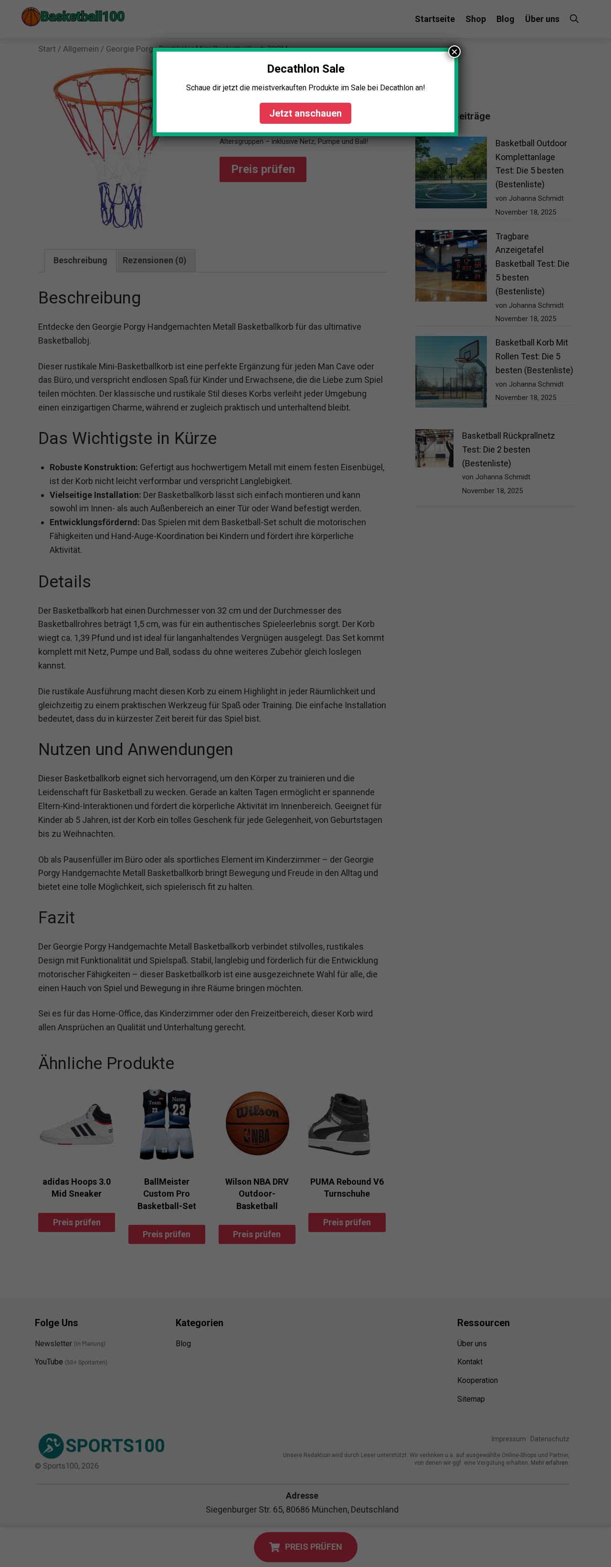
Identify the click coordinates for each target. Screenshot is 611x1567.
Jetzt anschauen (305, 113)
